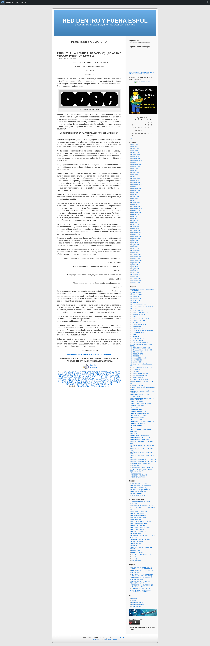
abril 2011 (134, 222)
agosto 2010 (135, 238)
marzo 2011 (135, 224)
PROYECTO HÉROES (138, 491)
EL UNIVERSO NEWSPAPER (141, 485)
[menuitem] (2, 2)
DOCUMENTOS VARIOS (139, 416)
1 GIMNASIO (135, 336)
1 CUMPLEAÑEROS (138, 320)
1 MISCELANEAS (137, 354)
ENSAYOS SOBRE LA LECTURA (92, 374)
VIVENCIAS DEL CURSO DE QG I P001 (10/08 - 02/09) (142, 582)
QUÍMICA (105, 382)
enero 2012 (135, 204)
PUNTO (63, 382)
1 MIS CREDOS (136, 352)
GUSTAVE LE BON (97, 376)
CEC (132, 389)
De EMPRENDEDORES (139, 523)
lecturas (95, 378)
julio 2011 (134, 216)
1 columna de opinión (138, 314)
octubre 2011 (135, 210)
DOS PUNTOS (73, 374)
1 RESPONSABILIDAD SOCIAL (141, 367)
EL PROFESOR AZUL (138, 529)
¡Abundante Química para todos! (142, 505)
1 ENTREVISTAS (137, 328)
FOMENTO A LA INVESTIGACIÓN (142, 422)
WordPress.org (136, 606)
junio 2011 (134, 218)
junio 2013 (134, 170)
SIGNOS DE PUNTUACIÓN (102, 384)
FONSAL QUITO (136, 533)
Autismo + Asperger (137, 385)
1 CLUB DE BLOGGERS (139, 312)
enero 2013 (135, 180)
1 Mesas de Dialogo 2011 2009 (141, 350)
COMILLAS (62, 374)
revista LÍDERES (136, 493)
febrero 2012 (135, 202)
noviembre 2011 (136, 208)
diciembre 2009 (136, 254)
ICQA (107, 376)
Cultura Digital (135, 408)
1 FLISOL (134, 334)
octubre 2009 (135, 258)
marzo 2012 (135, 200)
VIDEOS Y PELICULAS (139, 475)
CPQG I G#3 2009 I (137, 402)
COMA (117, 372)
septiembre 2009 (136, 260)
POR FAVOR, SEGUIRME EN (78, 354)
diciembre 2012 (136, 182)
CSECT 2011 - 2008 (138, 406)
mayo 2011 (135, 220)
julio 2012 (134, 192)
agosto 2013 (135, 166)
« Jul (130, 138)
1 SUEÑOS (135, 371)
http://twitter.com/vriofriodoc (101, 354)
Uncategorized (136, 473)
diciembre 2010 (136, 230)
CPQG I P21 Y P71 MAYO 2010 (142, 404)
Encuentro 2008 (136, 420)
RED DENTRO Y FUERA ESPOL (105, 20)
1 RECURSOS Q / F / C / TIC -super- (143, 507)
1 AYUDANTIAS (136, 303)
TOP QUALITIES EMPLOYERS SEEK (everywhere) (141, 470)
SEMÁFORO (115, 382)
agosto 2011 (135, 214)
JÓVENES (68, 378)
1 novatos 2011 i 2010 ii (139, 358)
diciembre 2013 (136, 158)
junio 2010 (134, 242)
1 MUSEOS (135, 356)
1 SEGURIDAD (136, 369)
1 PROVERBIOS (136, 360)
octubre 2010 (135, 234)
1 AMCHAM (135, 297)
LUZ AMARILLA (105, 378)
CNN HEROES (136, 519)
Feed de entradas (137, 602)
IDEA (112, 376)
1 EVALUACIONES (137, 332)
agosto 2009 (135, 262)
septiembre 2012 (136, 188)
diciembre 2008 (136, 279)
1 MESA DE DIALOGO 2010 (140, 348)
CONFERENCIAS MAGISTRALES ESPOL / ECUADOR (142, 399)
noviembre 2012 (136, 184)
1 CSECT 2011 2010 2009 (140, 318)
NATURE (134, 545)
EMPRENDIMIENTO (137, 418)
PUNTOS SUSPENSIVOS (91, 382)
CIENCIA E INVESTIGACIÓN (103, 372)
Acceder (134, 600)
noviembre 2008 (136, 281)
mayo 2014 (135, 148)
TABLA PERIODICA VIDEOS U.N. (142, 554)
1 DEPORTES (136, 322)
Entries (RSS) (97, 639)
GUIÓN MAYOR (83, 376)
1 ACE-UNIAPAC (136, 295)
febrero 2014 (135, 154)
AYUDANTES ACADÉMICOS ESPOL (143, 387)
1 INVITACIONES (137, 340)
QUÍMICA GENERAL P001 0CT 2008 (143, 459)
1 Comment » (104, 386)
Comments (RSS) (111, 639)
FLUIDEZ (116, 374)
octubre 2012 (135, 186)
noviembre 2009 (136, 256)
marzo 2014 (135, 152)
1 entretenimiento (137, 326)
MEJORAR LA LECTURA (67, 380)
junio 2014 (134, 146)
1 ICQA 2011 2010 (137, 338)
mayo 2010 (135, 244)
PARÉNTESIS (83, 380)
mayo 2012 (135, 196)
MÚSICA (134, 433)
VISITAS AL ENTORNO (139, 477)
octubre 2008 (135, 283)
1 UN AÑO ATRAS (137, 377)
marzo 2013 (135, 176)
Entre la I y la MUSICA (138, 487)
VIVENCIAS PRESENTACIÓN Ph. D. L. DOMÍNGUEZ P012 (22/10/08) (142, 575)
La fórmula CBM (136, 543)
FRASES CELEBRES (67, 376)
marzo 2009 (135, 273)
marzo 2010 (135, 248)
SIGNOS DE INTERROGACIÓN (78, 384)
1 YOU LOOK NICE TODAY (140, 379)
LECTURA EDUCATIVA (82, 378)
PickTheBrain (135, 550)
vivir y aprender (136, 560)
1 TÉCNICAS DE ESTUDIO (140, 373)
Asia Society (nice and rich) (140, 511)
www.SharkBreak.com (142, 74)
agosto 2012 (135, 190)
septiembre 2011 (136, 212)
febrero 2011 (135, 226)
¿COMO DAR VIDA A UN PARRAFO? (76, 372)
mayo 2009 (135, 269)
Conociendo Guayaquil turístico (141, 521)
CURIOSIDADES (136, 410)
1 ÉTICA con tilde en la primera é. (142, 330)
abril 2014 (134, 150)
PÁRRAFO (94, 380)
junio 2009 (134, 266)
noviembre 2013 (136, 160)
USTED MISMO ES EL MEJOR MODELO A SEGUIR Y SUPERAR (141, 567)
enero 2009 (135, 277)
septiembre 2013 (136, 164)
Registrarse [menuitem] (21, 2)
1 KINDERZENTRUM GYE (139, 342)
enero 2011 (135, 228)
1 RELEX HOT (136, 362)
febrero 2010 (135, 250)
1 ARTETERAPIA (137, 301)
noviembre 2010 (136, 232)
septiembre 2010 (136, 236)
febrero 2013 (135, 178)
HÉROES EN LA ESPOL (139, 424)
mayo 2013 (135, 172)
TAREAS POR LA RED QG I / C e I (142, 467)
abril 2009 (134, 271)
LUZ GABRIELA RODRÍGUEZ (141, 489)
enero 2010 (135, 252)
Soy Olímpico (135, 465)
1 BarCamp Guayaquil (138, 305)
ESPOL (109, 374)
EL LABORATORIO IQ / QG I (140, 527)
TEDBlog (134, 558)
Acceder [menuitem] (9, 2)
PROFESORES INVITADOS (140, 439)
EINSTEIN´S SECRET (138, 525)
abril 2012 (134, 198)
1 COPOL (134, 316)
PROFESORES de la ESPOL (141, 437)
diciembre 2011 (136, 206)
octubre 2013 (135, 162)
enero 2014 (135, 156)
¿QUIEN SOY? (136, 293)
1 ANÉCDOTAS (136, 299)
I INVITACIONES (136, 426)
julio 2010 (134, 240)
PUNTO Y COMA (73, 382)
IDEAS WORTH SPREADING (140, 539)
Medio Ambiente (136, 428)
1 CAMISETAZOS (137, 310)
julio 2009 (134, 264)
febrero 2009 (135, 275)
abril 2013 (134, 174)
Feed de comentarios (138, 604)
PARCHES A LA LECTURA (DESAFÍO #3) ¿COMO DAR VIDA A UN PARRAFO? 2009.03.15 (89, 54)
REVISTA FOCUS (137, 552)
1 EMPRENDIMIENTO (138, 324)
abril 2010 (134, 246)
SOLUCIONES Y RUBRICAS (140, 463)
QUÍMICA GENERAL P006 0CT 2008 (143, 461)
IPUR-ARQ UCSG (137, 541)
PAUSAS (102, 380)
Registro (134, 598)
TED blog (134, 556)
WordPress (123, 638)
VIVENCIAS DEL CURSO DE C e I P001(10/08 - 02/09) (142, 578)
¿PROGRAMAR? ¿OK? (139, 483)
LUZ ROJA (116, 378)
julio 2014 (134, 144)
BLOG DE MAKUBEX (138, 513)
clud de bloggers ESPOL (139, 517)
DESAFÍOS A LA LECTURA (87, 386)
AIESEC (134, 509)
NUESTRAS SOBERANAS (140, 435)
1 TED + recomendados (139, 375)
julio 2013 (134, 168)
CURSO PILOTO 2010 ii (139, 412)
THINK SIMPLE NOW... (138, 495)
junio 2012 (134, 194)
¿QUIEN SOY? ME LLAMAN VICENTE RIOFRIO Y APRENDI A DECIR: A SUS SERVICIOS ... (141, 590)
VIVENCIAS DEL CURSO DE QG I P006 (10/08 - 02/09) (142, 585)
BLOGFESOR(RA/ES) (138, 515)
